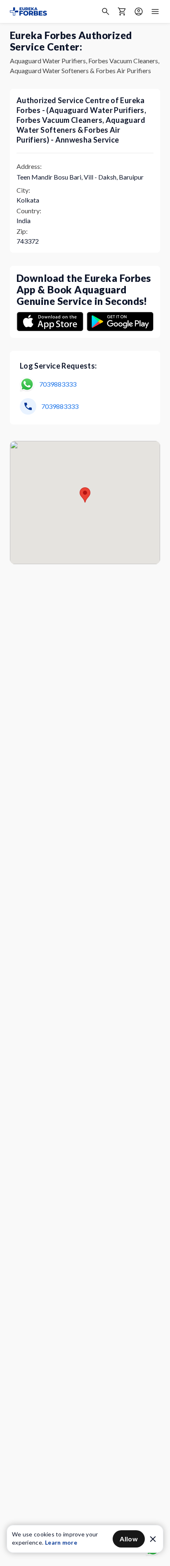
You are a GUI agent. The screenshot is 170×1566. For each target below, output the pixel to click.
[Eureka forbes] (28, 11)
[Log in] (139, 11)
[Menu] (155, 11)
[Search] (106, 11)
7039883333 (57, 384)
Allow (129, 1539)
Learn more (61, 1542)
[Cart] (122, 11)
